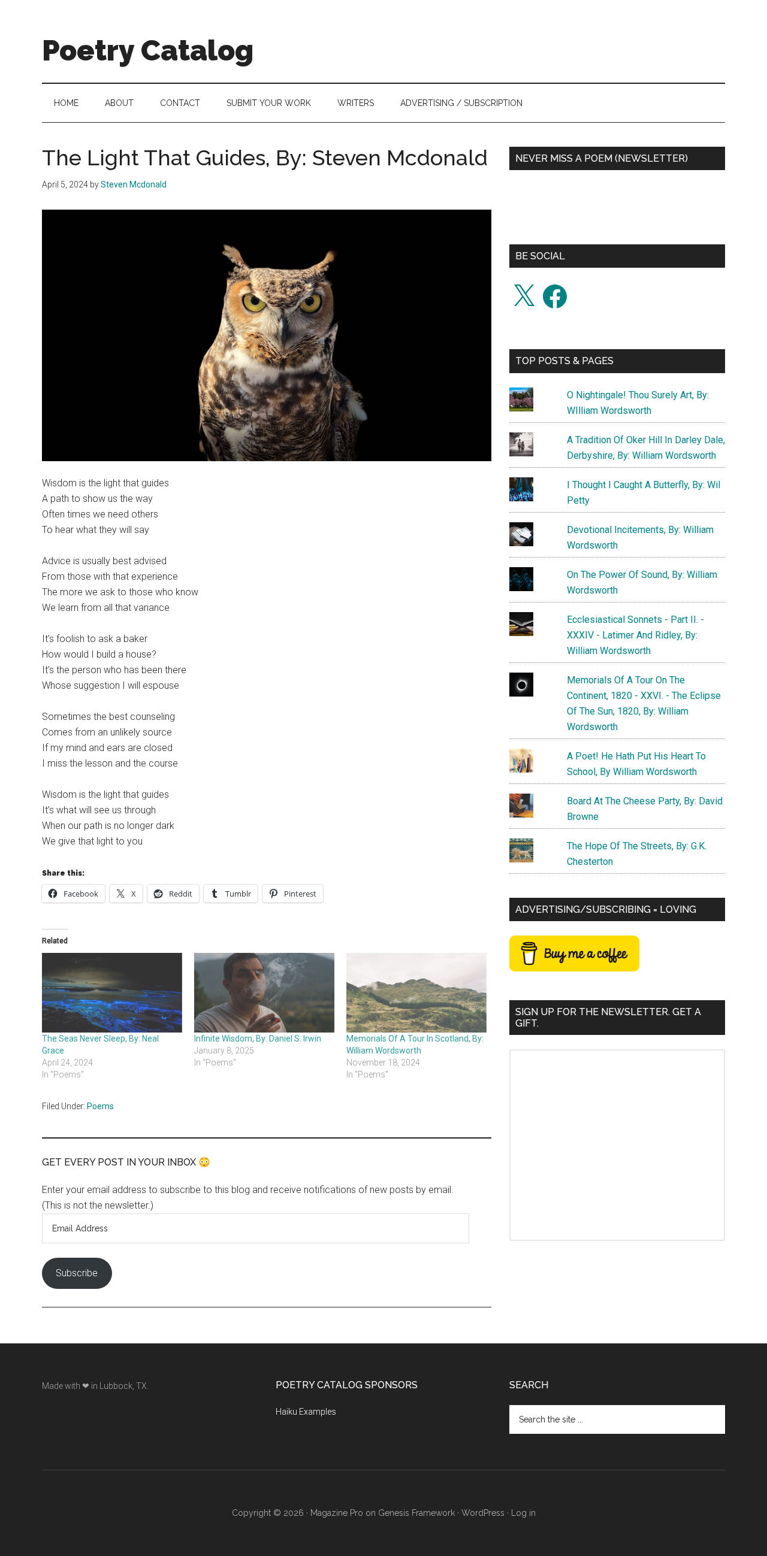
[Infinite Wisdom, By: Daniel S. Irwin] (264, 993)
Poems (100, 1106)
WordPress (483, 1513)
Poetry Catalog (147, 50)
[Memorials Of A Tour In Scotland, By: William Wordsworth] (416, 993)
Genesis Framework (416, 1513)
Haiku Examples (306, 1411)
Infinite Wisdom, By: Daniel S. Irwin (257, 1038)
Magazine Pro (336, 1513)
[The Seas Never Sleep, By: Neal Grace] (112, 993)
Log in (523, 1513)
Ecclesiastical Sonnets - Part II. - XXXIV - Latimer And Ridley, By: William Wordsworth (635, 635)
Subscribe (77, 1273)
